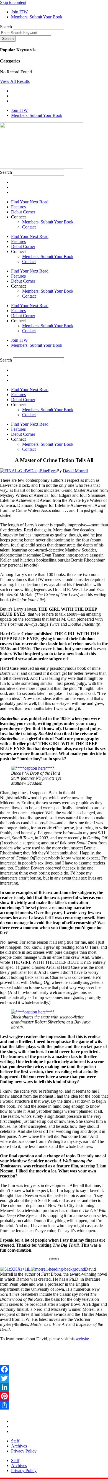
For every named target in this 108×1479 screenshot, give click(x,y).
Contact (29, 227)
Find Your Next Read (29, 201)
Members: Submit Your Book (47, 222)
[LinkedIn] (54, 1387)
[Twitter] (54, 1378)
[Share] (54, 1405)
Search (6, 26)
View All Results (15, 81)
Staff (15, 1441)
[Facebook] (54, 1369)
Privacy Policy (24, 1451)
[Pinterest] (54, 1396)
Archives (19, 1446)
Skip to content (13, 2)
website (82, 1338)
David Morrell (75, 470)
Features (18, 206)
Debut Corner (23, 211)
